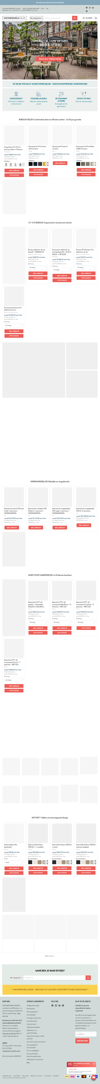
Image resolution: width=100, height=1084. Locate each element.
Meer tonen (49, 956)
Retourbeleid (31, 1009)
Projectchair (7, 152)
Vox (5, 515)
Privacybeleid (47, 1076)
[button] (8, 50)
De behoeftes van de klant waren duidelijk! (82, 944)
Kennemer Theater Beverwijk (18, 944)
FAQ (47, 8)
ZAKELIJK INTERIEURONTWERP (31, 8)
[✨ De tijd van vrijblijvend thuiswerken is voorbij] (50, 927)
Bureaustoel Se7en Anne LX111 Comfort (37, 147)
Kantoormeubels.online (35, 254)
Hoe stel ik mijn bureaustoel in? (36, 1042)
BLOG (42, 8)
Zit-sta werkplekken (33, 1051)
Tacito (29, 609)
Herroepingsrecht (32, 1012)
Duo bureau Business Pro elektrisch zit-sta (13, 309)
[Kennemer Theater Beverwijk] (18, 927)
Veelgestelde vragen (33, 1005)
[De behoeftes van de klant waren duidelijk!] (82, 927)
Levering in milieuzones (34, 1018)
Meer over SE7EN (14, 751)
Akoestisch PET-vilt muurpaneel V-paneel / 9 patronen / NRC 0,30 (85, 604)
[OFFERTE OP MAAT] (84, 100)
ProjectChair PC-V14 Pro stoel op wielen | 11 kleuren (13, 148)
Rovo (53, 151)
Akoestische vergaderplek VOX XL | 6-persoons (85, 509)
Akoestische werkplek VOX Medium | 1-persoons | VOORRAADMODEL (37, 510)
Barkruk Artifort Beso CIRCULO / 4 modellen (36, 846)
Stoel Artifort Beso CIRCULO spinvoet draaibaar (86, 846)
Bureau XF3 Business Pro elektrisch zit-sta (85, 251)
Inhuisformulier (31, 1024)
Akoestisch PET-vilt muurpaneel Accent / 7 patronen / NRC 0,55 (12, 662)
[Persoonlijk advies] (38, 100)
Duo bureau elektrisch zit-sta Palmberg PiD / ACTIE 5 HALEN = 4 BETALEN (61, 252)
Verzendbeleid (31, 1015)
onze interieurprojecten (67, 470)
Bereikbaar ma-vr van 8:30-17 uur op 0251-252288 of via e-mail (19, 10)
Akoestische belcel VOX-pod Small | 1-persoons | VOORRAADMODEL (14, 510)
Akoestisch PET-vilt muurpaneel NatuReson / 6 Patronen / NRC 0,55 (61, 604)
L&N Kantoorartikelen (33, 1027)
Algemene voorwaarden (36, 1076)
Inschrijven (82, 1041)
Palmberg (54, 256)
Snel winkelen (14, 170)
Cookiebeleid (56, 1076)
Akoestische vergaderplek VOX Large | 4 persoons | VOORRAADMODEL (61, 510)
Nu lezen (17, 949)
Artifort (6, 849)
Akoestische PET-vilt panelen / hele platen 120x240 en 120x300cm (36, 604)
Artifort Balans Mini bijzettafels (10, 846)
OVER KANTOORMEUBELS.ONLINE (11, 8)
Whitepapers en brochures (35, 1059)
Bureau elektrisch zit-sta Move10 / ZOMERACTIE (36, 251)
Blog (28, 1062)
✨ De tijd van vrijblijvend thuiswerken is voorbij (50, 944)
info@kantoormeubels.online (11, 1051)
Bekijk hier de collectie (50, 59)
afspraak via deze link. (9, 1033)
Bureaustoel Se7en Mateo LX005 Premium (85, 147)
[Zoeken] (74, 18)
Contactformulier (32, 1021)
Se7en (30, 151)
